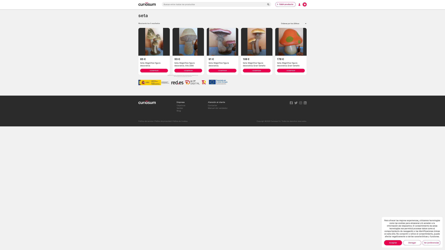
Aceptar (393, 243)
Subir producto (286, 4)
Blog (179, 111)
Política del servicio (145, 121)
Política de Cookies (180, 121)
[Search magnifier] (268, 4)
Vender (180, 108)
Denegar (412, 243)
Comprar (154, 71)
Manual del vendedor (218, 108)
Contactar (212, 105)
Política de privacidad (163, 121)
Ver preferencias (431, 243)
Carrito (305, 4)
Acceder (299, 4)
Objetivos (181, 105)
